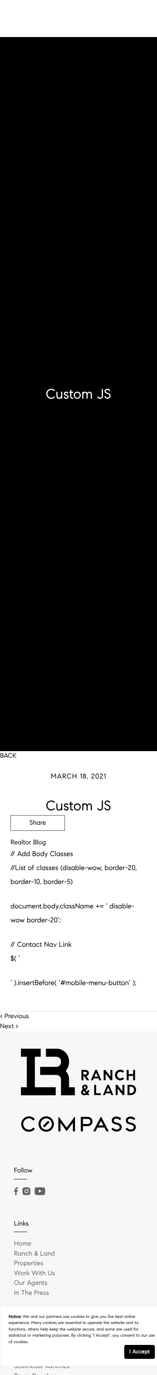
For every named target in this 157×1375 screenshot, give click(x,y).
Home (22, 1244)
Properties (28, 1263)
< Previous (14, 1016)
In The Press (31, 1293)
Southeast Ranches (41, 1366)
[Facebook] (16, 1192)
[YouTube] (39, 1192)
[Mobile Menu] (137, 17)
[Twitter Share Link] (37, 847)
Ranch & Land (34, 1254)
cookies (78, 1316)
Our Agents (31, 1283)
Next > (9, 1026)
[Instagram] (26, 1192)
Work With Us (34, 1273)
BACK (8, 756)
